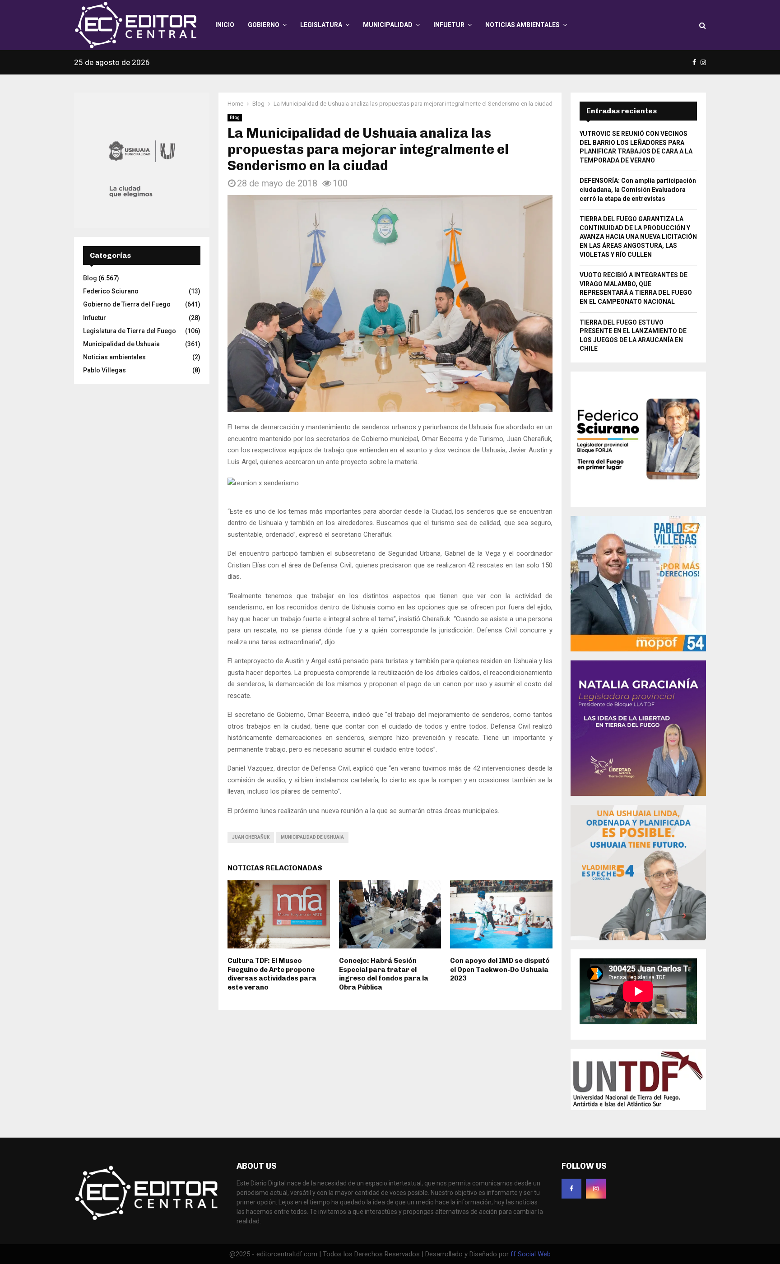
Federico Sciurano (111, 291)
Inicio (224, 24)
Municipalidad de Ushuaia (312, 837)
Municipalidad (388, 24)
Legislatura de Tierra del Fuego (129, 331)
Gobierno (263, 24)
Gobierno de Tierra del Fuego (127, 304)
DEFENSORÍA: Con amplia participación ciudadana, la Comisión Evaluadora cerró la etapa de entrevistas (638, 189)
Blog (235, 117)
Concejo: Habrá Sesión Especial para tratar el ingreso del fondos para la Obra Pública (383, 974)
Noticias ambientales (522, 24)
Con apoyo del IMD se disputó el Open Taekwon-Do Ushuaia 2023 (500, 969)
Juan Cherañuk (250, 837)
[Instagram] (596, 1189)
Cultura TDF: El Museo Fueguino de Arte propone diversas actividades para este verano (272, 974)
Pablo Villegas (104, 370)
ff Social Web (531, 1254)
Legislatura (321, 24)
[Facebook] (571, 1189)
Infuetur (448, 24)
